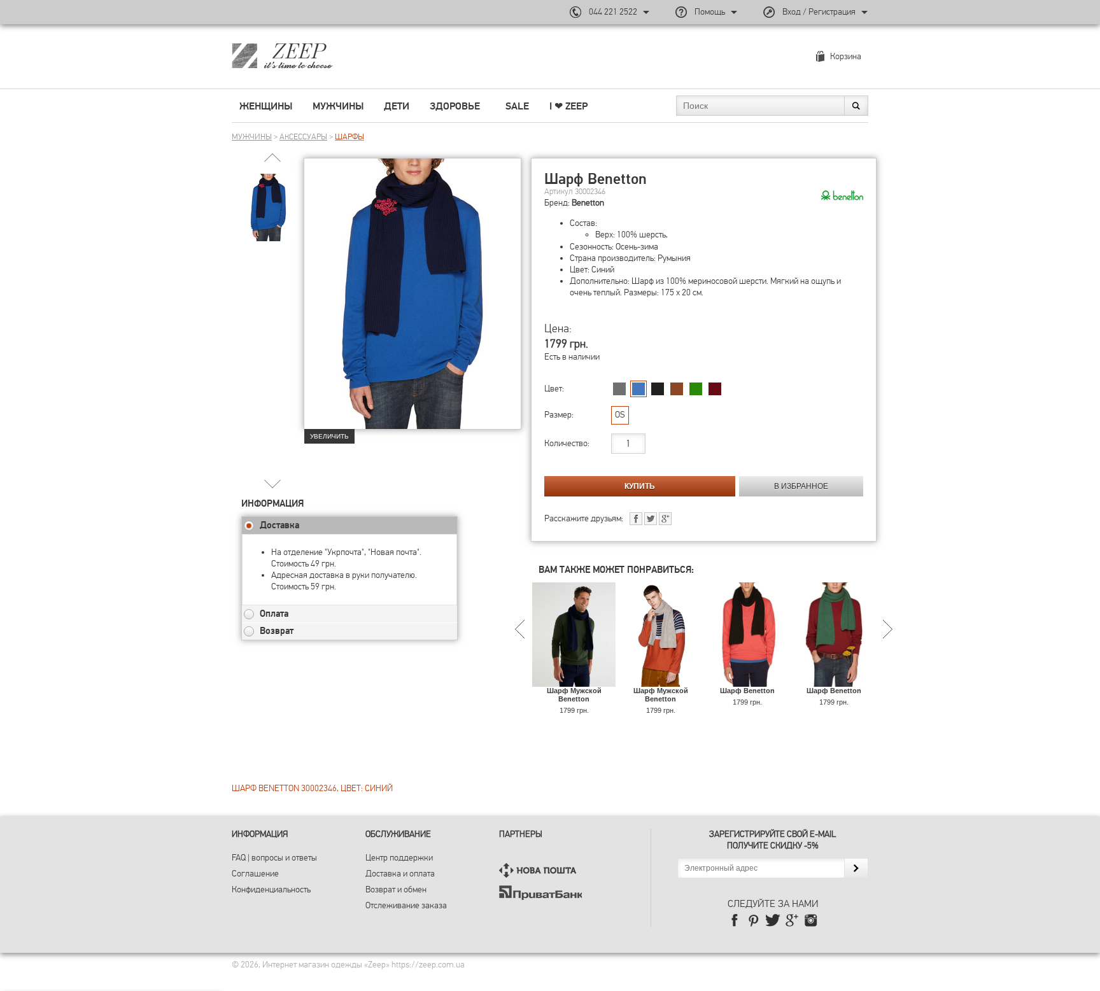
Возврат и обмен (396, 889)
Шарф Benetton (747, 690)
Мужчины (338, 106)
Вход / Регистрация (819, 11)
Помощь (710, 11)
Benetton (588, 202)
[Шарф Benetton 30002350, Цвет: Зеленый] (833, 680)
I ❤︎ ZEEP (568, 106)
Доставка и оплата (400, 873)
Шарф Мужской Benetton (574, 695)
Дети (396, 106)
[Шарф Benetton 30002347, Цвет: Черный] (747, 680)
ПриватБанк (540, 893)
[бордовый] (715, 389)
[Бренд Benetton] (842, 196)
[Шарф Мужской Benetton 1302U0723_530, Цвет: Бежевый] (660, 680)
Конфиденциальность (271, 889)
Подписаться (856, 868)
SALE (517, 106)
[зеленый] (696, 389)
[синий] (638, 389)
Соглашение (255, 873)
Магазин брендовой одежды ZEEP (304, 55)
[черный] (657, 389)
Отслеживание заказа (406, 905)
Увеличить (329, 436)
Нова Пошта (540, 870)
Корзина (845, 56)
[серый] (619, 389)
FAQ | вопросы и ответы (274, 857)
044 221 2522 (613, 11)
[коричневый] (676, 389)
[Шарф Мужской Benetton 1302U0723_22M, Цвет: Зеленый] (574, 680)
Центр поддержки (399, 857)
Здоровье (455, 106)
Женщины (265, 106)
